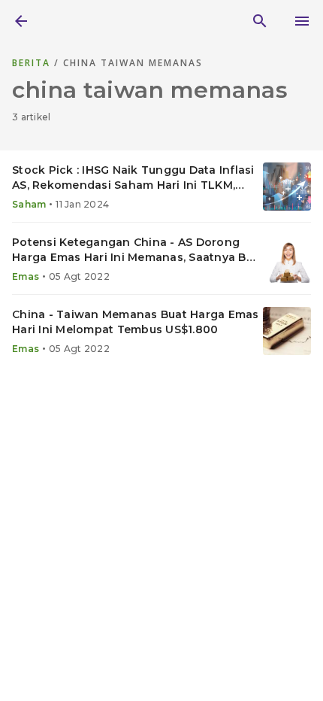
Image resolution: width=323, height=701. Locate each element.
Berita (33, 62)
